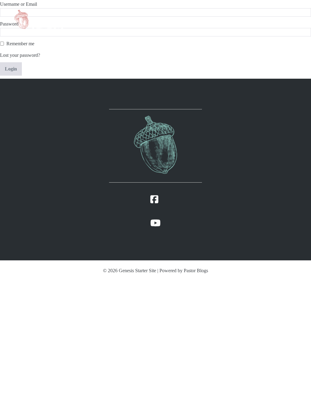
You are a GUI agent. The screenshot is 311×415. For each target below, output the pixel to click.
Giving (288, 19)
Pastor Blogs (196, 270)
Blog (210, 19)
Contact (260, 19)
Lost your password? (20, 55)
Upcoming (234, 19)
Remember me (20, 43)
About (191, 19)
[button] (272, 19)
